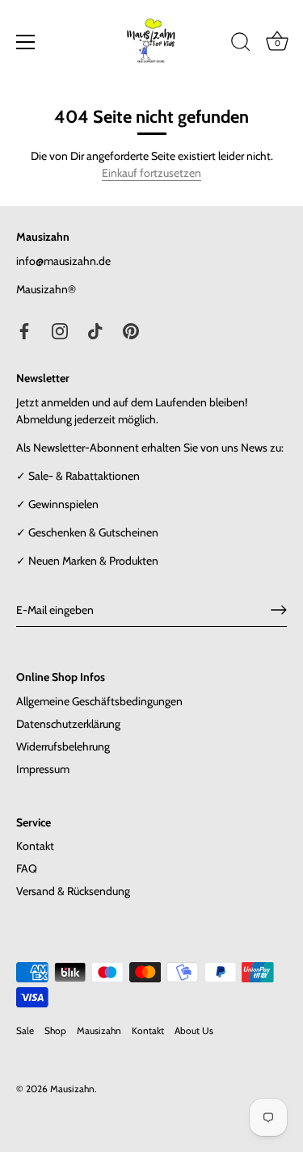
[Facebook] (24, 330)
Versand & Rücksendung (73, 891)
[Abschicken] (279, 610)
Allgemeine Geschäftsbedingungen (99, 701)
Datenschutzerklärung (68, 724)
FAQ (26, 868)
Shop (55, 1030)
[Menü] (26, 42)
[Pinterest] (131, 330)
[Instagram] (60, 330)
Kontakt (35, 846)
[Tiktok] (95, 330)
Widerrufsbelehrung (63, 746)
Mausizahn (99, 1030)
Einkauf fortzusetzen (151, 173)
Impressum (42, 769)
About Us (194, 1030)
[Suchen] (241, 44)
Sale (25, 1030)
